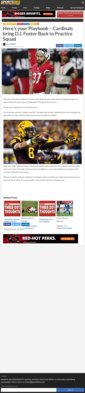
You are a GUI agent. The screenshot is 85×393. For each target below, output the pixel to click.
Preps (14, 8)
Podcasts (60, 8)
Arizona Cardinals (10, 229)
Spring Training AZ (77, 8)
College (36, 8)
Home (3, 8)
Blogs (48, 8)
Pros (25, 8)
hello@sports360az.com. (36, 382)
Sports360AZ (11, 44)
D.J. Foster (20, 229)
